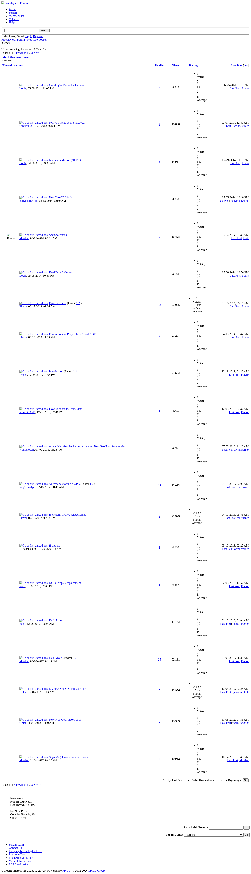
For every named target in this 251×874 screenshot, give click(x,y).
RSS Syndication (19, 864)
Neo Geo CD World (61, 197)
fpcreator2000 (240, 623)
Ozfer (22, 692)
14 (159, 485)
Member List (16, 15)
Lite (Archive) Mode (21, 857)
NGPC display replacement (65, 583)
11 (159, 373)
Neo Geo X (56, 657)
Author (18, 65)
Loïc (246, 238)
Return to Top (17, 854)
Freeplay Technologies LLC (25, 851)
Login (28, 36)
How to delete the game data (65, 408)
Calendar (14, 19)
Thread (7, 65)
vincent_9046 (27, 412)
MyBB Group (96, 870)
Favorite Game (57, 303)
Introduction (56, 371)
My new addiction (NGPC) (65, 160)
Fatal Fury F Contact (61, 272)
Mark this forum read (16, 57)
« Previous (20, 52)
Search (13, 12)
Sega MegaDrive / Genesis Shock (68, 757)
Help (12, 22)
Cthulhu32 (25, 125)
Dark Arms (55, 620)
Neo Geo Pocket (36, 39)
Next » (37, 52)
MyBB (66, 870)
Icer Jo (23, 374)
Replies (159, 65)
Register (38, 36)
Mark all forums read (21, 861)
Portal (12, 9)
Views (175, 65)
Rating (193, 65)
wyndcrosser (26, 449)
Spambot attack (58, 234)
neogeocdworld (28, 200)
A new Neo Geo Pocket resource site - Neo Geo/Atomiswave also (87, 446)
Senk (22, 623)
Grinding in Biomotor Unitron (66, 85)
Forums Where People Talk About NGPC (73, 334)
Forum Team (16, 844)
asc (246, 65)
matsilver (243, 125)
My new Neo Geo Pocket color (67, 688)
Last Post (236, 65)
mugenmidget (27, 487)
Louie (22, 88)
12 (159, 304)
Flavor (23, 306)
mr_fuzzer (243, 487)
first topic (54, 545)
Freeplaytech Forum (13, 39)
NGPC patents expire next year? (68, 122)
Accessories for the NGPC (64, 483)
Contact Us (15, 847)
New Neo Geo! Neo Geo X (65, 719)
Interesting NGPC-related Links (67, 514)
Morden (24, 238)
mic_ (22, 586)
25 (159, 659)
